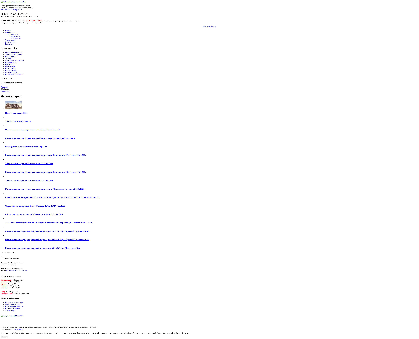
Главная (8, 30)
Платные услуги (11, 62)
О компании (9, 32)
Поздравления (10, 70)
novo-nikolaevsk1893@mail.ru (11, 10)
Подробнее (5, 91)
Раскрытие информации (14, 302)
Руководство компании (13, 52)
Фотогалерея (10, 66)
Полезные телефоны (12, 308)
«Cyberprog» (19, 329)
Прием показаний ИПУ (14, 74)
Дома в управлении (12, 304)
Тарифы (8, 58)
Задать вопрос (10, 40)
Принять (4, 337)
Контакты (9, 44)
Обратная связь (11, 72)
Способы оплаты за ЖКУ (14, 60)
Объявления (9, 42)
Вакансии (9, 64)
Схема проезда (15, 38)
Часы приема (10, 56)
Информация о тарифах (14, 306)
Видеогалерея (10, 68)
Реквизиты (14, 34)
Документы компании (13, 54)
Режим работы (15, 36)
